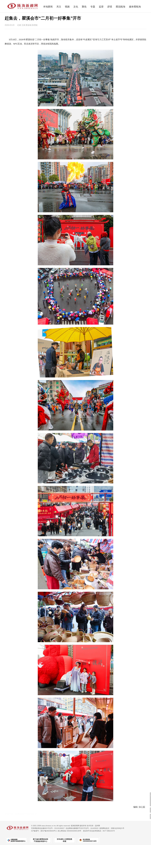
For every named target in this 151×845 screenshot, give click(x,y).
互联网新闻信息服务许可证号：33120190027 (48, 828)
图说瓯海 (120, 6)
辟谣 (109, 6)
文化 (75, 6)
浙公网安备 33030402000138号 (69, 831)
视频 (67, 6)
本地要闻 (48, 6)
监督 (101, 6)
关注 (58, 6)
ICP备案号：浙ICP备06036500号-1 (44, 831)
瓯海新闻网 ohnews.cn (26, 814)
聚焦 (84, 6)
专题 (92, 6)
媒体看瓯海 (135, 6)
